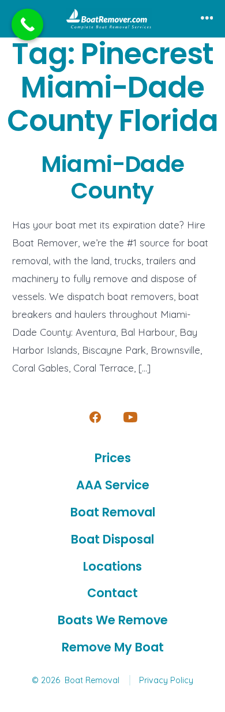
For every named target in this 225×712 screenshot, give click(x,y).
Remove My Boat (113, 647)
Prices (113, 457)
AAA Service (112, 485)
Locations (112, 566)
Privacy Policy (166, 680)
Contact (112, 592)
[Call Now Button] (27, 24)
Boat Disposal (112, 539)
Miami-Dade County (112, 177)
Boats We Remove (113, 620)
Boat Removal (112, 512)
